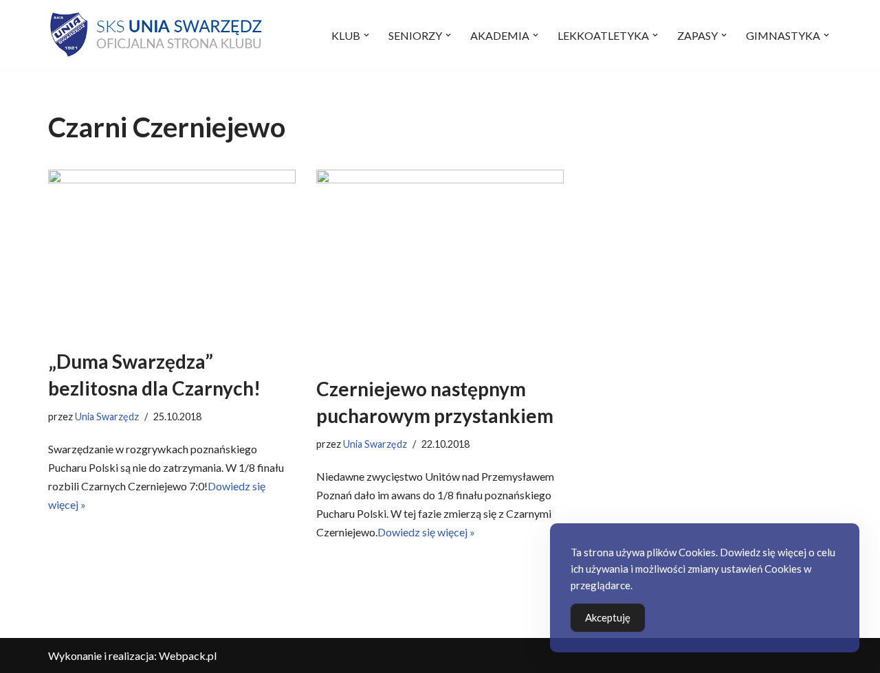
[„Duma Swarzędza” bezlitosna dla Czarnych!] (172, 252)
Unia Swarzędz (107, 416)
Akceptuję (607, 617)
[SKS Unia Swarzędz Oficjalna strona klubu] (157, 35)
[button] (366, 35)
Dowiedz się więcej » (426, 531)
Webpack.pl (188, 655)
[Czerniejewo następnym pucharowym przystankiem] (440, 266)
